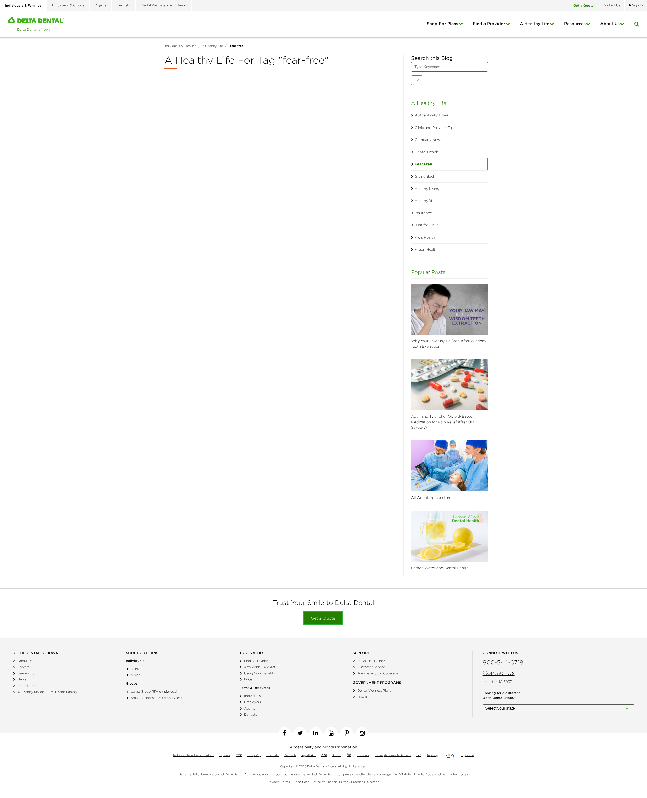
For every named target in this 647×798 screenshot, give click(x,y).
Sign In (637, 5)
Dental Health (426, 152)
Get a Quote (323, 618)
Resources (575, 23)
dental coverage (379, 774)
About (610, 23)
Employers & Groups (68, 5)
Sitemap (373, 782)
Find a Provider (489, 23)
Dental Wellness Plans (374, 690)
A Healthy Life (534, 23)
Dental (136, 669)
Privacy (273, 782)
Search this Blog (432, 58)
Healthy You (425, 200)
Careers (23, 667)
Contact (611, 5)
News (21, 679)
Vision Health (426, 249)
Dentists (123, 5)
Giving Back (425, 176)
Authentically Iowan (432, 115)
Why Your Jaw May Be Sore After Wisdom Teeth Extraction (448, 344)
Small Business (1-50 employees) (156, 698)
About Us (24, 661)
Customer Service (371, 667)
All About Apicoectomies (433, 497)
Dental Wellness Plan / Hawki (163, 5)
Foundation (26, 686)
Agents (100, 5)
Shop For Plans (442, 23)
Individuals (252, 696)
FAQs (248, 679)
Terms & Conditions (295, 782)
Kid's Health (425, 237)
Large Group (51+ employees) (154, 691)
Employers (252, 702)
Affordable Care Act (259, 667)
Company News (428, 139)
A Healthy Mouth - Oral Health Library (47, 692)
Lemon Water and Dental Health (440, 568)
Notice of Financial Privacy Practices (338, 782)
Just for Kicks (426, 225)
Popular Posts (428, 272)
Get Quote (583, 5)
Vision (136, 675)
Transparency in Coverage (377, 673)
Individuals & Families (23, 5)
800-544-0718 (503, 662)
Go (416, 80)
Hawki (362, 697)
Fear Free (423, 164)
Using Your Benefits (259, 673)
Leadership (25, 673)
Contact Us (499, 672)
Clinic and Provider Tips (435, 127)
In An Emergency (371, 661)
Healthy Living (427, 188)
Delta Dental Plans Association (247, 774)
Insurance (423, 212)
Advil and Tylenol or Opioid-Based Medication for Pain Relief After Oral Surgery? (443, 422)
